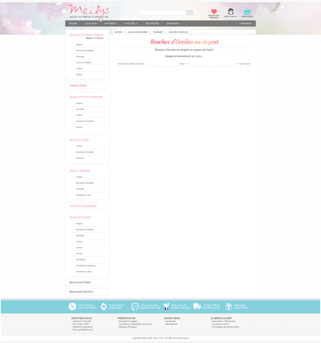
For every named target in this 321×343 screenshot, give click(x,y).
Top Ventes (110, 23)
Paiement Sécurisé (82, 326)
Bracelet (80, 56)
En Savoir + (173, 23)
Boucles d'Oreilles (85, 50)
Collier (79, 68)
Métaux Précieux (128, 326)
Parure (79, 74)
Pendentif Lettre (83, 271)
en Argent (158, 32)
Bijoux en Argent (80, 217)
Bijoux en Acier (79, 139)
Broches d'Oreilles (178, 32)
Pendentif (80, 259)
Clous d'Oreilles (83, 62)
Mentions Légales (128, 321)
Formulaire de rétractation (225, 326)
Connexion (245, 23)
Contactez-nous (220, 323)
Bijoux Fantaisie (80, 170)
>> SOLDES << (131, 23)
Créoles (80, 158)
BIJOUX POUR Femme (137, 32)
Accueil (73, 23)
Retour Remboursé (83, 329)
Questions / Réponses (224, 321)
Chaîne (79, 241)
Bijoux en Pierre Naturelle (86, 97)
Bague (79, 44)
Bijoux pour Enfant (80, 282)
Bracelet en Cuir (83, 195)
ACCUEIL (118, 32)
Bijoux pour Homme (81, 291)
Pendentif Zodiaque (85, 265)
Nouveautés (152, 23)
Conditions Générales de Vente (135, 323)
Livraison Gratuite (82, 321)
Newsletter (172, 323)
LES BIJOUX (91, 23)
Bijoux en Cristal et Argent (86, 35)
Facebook (171, 321)
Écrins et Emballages (83, 206)
